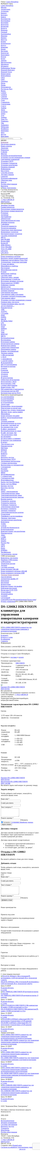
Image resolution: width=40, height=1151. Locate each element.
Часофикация (6, 552)
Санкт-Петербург (12, 2)
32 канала (4, 376)
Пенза (3, 83)
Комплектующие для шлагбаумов (13, 531)
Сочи (3, 100)
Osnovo (3, 455)
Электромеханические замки (11, 495)
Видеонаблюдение (7, 338)
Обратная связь (6, 180)
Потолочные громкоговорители (12, 209)
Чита (2, 132)
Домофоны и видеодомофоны (12, 516)
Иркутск (4, 40)
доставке (14, 657)
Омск (3, 77)
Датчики (4, 565)
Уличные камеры (7, 353)
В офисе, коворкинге (8, 429)
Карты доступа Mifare (9, 484)
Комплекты (5, 522)
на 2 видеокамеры (7, 397)
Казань (3, 41)
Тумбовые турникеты (9, 505)
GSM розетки (6, 562)
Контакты (4, 186)
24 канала (4, 374)
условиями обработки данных (22, 822)
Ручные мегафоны (7, 264)
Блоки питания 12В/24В (9, 569)
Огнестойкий (6, 592)
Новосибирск (6, 76)
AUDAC (4, 311)
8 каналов (4, 370)
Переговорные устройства (10, 279)
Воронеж (4, 30)
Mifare (3, 472)
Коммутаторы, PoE (8, 387)
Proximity (4, 469)
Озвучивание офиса (8, 298)
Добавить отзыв (7, 900)
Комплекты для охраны (9, 558)
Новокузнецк (6, 74)
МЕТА (3, 237)
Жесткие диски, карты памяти (12, 412)
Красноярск (5, 55)
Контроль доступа (7, 457)
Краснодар (5, 53)
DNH (3, 315)
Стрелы (3, 526)
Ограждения (5, 514)
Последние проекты (8, 144)
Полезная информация (9, 178)
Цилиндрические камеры (10, 344)
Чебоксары (5, 127)
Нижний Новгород (8, 70)
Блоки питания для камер (10, 416)
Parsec (3, 548)
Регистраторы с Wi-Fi (8, 381)
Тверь (3, 110)
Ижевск (4, 38)
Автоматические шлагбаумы (11, 520)
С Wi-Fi (3, 357)
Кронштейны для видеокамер (11, 406)
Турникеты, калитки (8, 501)
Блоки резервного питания (10, 256)
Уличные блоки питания (10, 575)
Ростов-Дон (5, 543)
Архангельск (5, 9)
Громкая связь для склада (10, 302)
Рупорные (4, 213)
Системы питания (7, 567)
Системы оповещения (9, 236)
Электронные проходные (10, 507)
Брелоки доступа (7, 486)
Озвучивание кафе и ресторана (12, 294)
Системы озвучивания (9, 1124)
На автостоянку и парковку (11, 438)
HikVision (4, 448)
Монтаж (4, 154)
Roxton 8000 (5, 241)
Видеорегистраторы (8, 366)
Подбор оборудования (9, 184)
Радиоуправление (7, 529)
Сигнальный (5, 598)
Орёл (3, 79)
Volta (2, 332)
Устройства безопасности (10, 527)
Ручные (3, 272)
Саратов (4, 96)
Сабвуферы (5, 224)
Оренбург (4, 81)
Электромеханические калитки (12, 512)
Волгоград (5, 24)
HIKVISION (20, 663)
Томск (3, 113)
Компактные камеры (8, 345)
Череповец (5, 131)
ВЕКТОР (4, 334)
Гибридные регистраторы (10, 380)
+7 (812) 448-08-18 (7, 200)
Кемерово (4, 47)
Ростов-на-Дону (6, 89)
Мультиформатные (8, 474)
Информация (5, 169)
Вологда (4, 28)
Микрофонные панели (9, 270)
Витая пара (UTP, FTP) (9, 590)
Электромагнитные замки (10, 493)
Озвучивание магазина (9, 292)
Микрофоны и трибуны (9, 266)
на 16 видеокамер (7, 402)
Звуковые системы (7, 205)
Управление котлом (8, 563)
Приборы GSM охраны (9, 560)
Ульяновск (4, 121)
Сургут (3, 106)
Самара (3, 93)
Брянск (3, 17)
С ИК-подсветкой (7, 355)
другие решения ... (7, 306)
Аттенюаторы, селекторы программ (14, 262)
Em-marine (4, 471)
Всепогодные (6, 584)
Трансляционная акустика (10, 220)
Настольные (5, 268)
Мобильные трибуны (8, 273)
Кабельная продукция (9, 588)
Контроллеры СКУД (8, 459)
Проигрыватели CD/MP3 (10, 283)
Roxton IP (4, 243)
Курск (3, 58)
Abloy (3, 535)
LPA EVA (4, 251)
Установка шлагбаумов (9, 165)
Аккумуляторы (6, 577)
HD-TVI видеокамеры (9, 364)
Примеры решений (8, 167)
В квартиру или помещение (11, 440)
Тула (2, 115)
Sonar (3, 327)
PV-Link (4, 452)
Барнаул (4, 13)
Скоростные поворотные (10, 347)
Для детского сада (7, 444)
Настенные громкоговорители (12, 211)
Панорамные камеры (8, 349)
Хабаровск (5, 125)
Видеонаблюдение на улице (11, 431)
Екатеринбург (6, 34)
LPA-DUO (4, 253)
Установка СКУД (7, 161)
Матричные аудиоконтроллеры (12, 289)
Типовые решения (7, 290)
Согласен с (18, 822)
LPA (2, 323)
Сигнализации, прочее (9, 554)
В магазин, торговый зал (10, 425)
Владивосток (5, 19)
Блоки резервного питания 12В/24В (14, 571)
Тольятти (4, 112)
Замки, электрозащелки (9, 491)
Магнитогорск (6, 62)
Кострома (4, 51)
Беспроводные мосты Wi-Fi (11, 393)
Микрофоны (5, 414)
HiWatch (4, 450)
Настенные (5, 582)
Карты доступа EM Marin (10, 482)
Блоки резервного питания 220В (13, 573)
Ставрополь (5, 102)
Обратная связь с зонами (10, 277)
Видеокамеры (6, 340)
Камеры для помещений (9, 351)
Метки (3, 490)
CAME (3, 537)
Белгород (4, 15)
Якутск (3, 134)
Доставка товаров (7, 174)
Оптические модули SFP (10, 391)
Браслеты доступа (7, 488)
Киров (3, 49)
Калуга (3, 45)
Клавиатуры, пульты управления (13, 410)
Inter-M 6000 (5, 239)
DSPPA (3, 317)
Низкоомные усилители (9, 232)
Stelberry (4, 328)
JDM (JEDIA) (6, 245)
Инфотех (4, 454)
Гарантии (4, 176)
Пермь (3, 85)
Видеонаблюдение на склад (11, 423)
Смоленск (4, 98)
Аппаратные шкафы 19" (9, 579)
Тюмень (4, 117)
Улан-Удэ (4, 119)
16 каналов (5, 372)
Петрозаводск (6, 87)
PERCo (3, 539)
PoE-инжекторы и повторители (12, 389)
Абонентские (5, 218)
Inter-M (3, 319)
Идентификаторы (7, 480)
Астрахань (5, 11)
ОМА (3, 544)
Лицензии (4, 148)
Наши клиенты (6, 146)
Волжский (4, 26)
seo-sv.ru (22, 1149)
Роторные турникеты (8, 508)
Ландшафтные (6, 217)
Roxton (3, 325)
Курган (3, 57)
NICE (3, 546)
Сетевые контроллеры (9, 463)
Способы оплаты (7, 173)
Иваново (4, 36)
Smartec (3, 541)
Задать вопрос (6, 824)
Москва (3, 7)
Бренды (3, 182)
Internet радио (6, 287)
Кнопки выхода (6, 499)
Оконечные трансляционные (11, 230)
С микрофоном (6, 359)
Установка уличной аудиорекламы (13, 296)
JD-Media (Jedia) (6, 321)
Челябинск (5, 129)
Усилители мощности (9, 226)
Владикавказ (5, 21)
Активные (4, 215)
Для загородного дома (9, 435)
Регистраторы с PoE (8, 383)
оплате (21, 657)
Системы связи (6, 275)
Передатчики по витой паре (11, 408)
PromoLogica (17, 1145)
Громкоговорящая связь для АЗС (13, 304)
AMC (3, 309)
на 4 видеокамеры (7, 399)
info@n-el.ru (5, 201)
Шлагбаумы (5, 1130)
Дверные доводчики (8, 518)
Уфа (2, 123)
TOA (2, 330)
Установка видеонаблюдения (11, 155)
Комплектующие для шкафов (11, 586)
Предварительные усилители (11, 234)
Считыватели (6, 467)
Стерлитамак (5, 104)
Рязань (3, 91)
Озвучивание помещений (10, 159)
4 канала (4, 368)
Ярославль (5, 136)
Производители (6, 308)
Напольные (5, 581)
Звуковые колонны (8, 222)
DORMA (4, 550)
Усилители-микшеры (8, 228)
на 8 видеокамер (7, 400)
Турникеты (5, 1128)
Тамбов (3, 108)
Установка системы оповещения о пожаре (16, 300)
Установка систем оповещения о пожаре (15, 157)
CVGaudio (4, 313)
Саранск (4, 95)
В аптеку (4, 442)
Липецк (4, 60)
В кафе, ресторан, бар (9, 433)
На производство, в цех (9, 427)
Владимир (4, 22)
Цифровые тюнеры (8, 285)
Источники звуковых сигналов (12, 281)
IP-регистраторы (7, 378)
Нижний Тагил (6, 72)
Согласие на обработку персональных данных (17, 1147)
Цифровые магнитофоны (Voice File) (14, 260)
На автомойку (6, 436)
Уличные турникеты (8, 510)
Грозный (4, 32)
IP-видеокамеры (7, 363)
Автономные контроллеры (10, 461)
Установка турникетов (9, 163)
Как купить (5, 171)
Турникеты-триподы (8, 503)
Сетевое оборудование (9, 385)
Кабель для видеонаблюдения (11, 417)
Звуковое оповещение (9, 1123)
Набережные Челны (8, 68)
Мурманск (4, 66)
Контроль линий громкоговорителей (14, 258)
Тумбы (3, 524)
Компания (4, 142)
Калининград (6, 43)
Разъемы (4, 419)
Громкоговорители (8, 207)
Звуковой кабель (7, 594)
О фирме (4, 152)
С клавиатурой (6, 476)
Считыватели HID (7, 478)
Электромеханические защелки (12, 497)
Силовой (4, 596)
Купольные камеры (8, 342)
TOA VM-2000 (6, 247)
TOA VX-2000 (6, 249)
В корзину (4, 635)
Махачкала (5, 64)
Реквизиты (5, 150)
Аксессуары (5, 404)
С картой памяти (7, 361)
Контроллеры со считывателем (12, 465)
